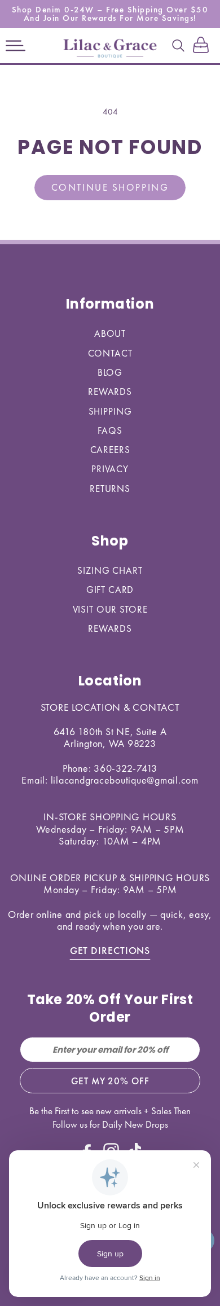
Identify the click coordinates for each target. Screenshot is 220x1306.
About (110, 333)
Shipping (110, 411)
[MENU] (15, 45)
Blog (110, 372)
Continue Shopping (110, 187)
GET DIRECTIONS (110, 950)
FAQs (110, 430)
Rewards (110, 391)
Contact (110, 353)
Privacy (110, 469)
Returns (110, 488)
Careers (110, 449)
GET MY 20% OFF (110, 1081)
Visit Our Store (110, 609)
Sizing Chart (109, 570)
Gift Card (110, 589)
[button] (15, 45)
